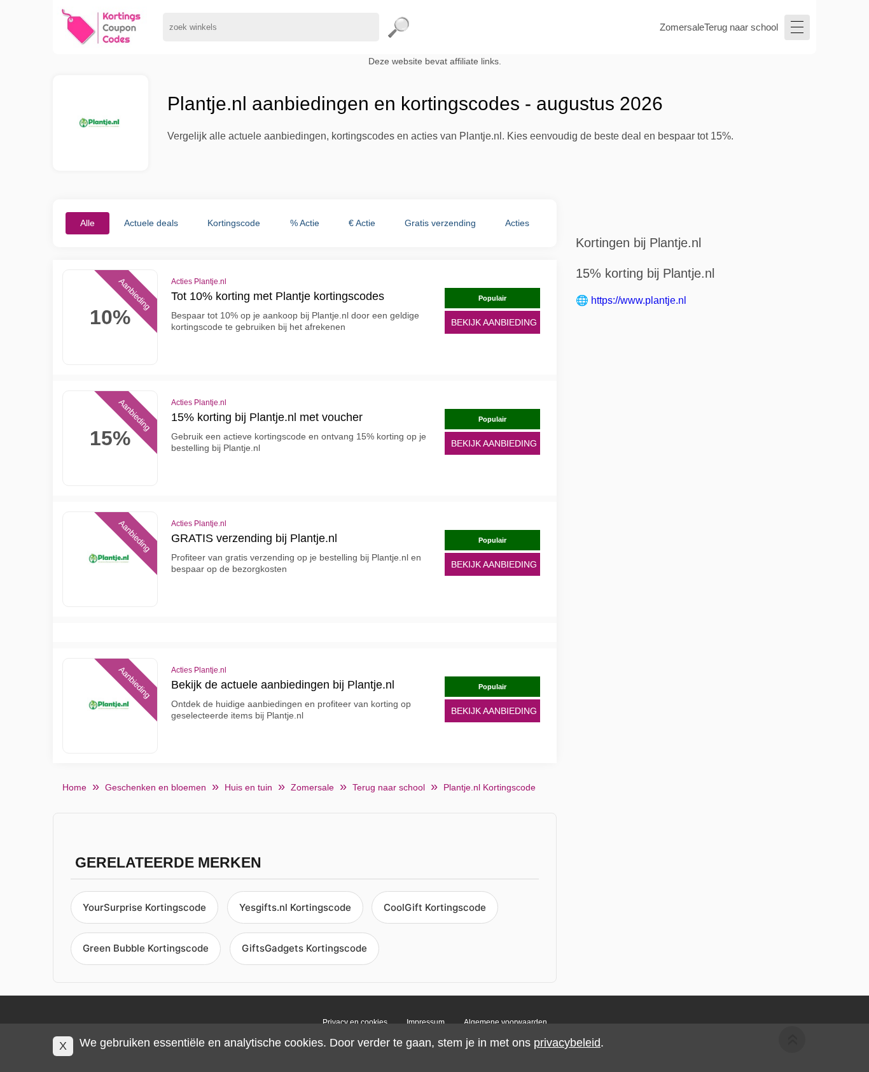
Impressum (426, 1022)
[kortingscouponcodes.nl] (101, 27)
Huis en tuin (248, 787)
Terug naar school (741, 27)
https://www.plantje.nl (638, 300)
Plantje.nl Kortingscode (489, 787)
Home (74, 787)
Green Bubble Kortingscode (146, 948)
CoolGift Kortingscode (435, 907)
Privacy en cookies (355, 1022)
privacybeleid (567, 1042)
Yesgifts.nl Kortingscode (295, 907)
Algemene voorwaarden (505, 1022)
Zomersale (682, 27)
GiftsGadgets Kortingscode (304, 948)
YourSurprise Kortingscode (144, 907)
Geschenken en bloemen (155, 787)
